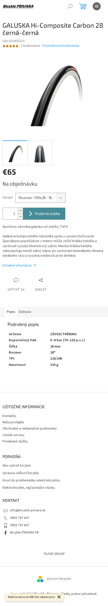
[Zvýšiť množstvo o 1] (20, 211)
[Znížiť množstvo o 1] (20, 216)
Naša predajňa (13, 422)
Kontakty (9, 416)
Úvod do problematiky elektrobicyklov (31, 480)
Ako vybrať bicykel (17, 465)
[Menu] (97, 6)
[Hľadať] (70, 6)
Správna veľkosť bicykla (21, 473)
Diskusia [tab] (25, 311)
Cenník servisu (13, 435)
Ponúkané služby (15, 441)
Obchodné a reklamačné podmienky (30, 428)
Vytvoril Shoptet (59, 579)
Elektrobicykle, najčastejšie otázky (29, 487)
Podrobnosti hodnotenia (60, 46)
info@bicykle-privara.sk (27, 510)
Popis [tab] (11, 311)
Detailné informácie (17, 265)
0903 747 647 (19, 517)
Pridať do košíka (47, 213)
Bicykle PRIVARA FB (24, 532)
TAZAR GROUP (54, 553)
